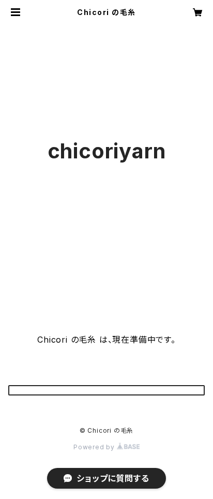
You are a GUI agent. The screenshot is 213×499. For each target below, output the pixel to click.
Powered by (95, 447)
